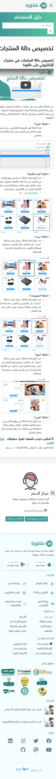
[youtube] (49, 750)
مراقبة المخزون (31, 193)
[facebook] (48, 741)
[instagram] (23, 741)
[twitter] (35, 741)
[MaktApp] (22, 769)
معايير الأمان (46, 626)
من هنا (9, 447)
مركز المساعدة (20, 648)
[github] (23, 750)
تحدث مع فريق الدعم (35, 519)
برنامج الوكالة (46, 621)
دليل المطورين (20, 644)
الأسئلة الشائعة (44, 648)
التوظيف (48, 631)
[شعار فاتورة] (36, 6)
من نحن (48, 617)
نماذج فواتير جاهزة (17, 631)
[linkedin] (10, 741)
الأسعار (22, 617)
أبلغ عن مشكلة (13, 519)
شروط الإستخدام (18, 621)
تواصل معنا (43, 644)
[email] (36, 750)
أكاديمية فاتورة (20, 653)
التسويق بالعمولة (18, 626)
